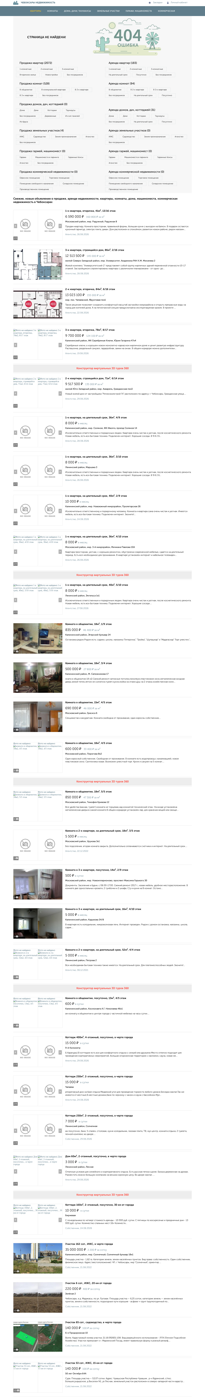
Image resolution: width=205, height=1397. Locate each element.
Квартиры (35, 11)
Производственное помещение (34, 189)
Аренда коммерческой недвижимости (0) (136, 172)
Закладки (157, 3)
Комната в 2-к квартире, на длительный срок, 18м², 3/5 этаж (102, 831)
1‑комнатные (26, 69)
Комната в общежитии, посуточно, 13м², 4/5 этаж (95, 998)
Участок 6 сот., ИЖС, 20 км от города (88, 1283)
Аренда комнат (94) (122, 83)
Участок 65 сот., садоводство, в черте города (93, 1322)
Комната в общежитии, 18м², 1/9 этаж (88, 624)
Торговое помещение (59, 178)
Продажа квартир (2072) (36, 63)
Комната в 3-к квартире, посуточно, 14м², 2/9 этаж (96, 870)
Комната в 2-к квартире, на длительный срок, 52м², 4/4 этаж (102, 950)
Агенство (90, 137)
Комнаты (52, 11)
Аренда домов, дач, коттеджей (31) (132, 110)
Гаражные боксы (75, 157)
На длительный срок (118, 75)
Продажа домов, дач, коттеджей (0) (43, 104)
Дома (22, 110)
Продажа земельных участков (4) (42, 130)
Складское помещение (73, 184)
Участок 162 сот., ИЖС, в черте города (89, 1244)
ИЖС (22, 137)
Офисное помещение (30, 178)
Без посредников (75, 75)
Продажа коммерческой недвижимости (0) (49, 172)
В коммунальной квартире (53, 90)
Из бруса (24, 122)
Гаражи (23, 157)
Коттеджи (52, 110)
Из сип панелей (72, 116)
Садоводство (39, 137)
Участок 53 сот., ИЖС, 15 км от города (88, 1363)
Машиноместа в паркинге (47, 157)
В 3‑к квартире (26, 95)
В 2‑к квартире (81, 90)
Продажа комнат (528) (35, 83)
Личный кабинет (179, 3)
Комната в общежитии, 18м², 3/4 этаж (88, 663)
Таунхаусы (70, 110)
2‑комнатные (47, 69)
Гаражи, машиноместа (139, 11)
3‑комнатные (68, 69)
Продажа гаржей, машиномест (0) (42, 151)
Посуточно (141, 75)
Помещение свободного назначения (37, 184)
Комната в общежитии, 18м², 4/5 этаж (88, 743)
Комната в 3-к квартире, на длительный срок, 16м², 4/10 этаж (103, 909)
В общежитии (26, 90)
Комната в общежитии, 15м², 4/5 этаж (88, 702)
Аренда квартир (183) (123, 63)
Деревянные (50, 116)
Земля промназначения (65, 137)
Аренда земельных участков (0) (129, 130)
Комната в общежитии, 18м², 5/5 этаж (88, 791)
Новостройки (51, 75)
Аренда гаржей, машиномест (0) (130, 151)
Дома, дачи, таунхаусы (77, 11)
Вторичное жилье (28, 75)
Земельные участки (108, 11)
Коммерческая (166, 11)
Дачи (36, 110)
